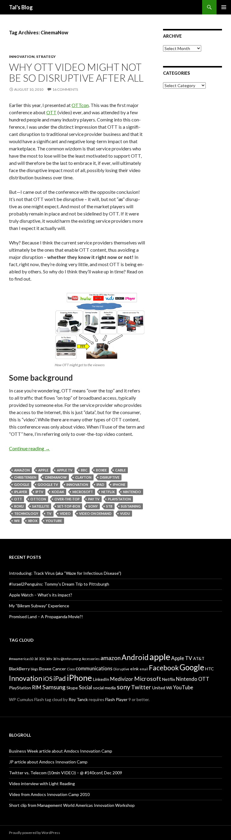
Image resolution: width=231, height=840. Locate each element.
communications (93, 668)
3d (36, 659)
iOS (48, 678)
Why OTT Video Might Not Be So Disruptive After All (76, 72)
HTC (209, 668)
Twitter (141, 687)
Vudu (125, 513)
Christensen (25, 477)
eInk (134, 668)
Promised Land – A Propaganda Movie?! (46, 616)
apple (43, 470)
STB (109, 506)
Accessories (91, 659)
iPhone (119, 484)
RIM (37, 687)
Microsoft (82, 492)
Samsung (54, 687)
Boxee (101, 470)
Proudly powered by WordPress (34, 832)
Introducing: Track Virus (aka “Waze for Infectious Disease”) (65, 573)
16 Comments (65, 89)
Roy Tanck (78, 699)
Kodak (58, 492)
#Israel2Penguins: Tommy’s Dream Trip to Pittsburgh (59, 584)
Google (21, 484)
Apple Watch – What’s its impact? (40, 594)
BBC (84, 470)
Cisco (71, 669)
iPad (100, 484)
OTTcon (80, 105)
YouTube (54, 521)
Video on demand (95, 513)
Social (85, 687)
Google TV (48, 484)
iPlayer (20, 492)
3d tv (56, 659)
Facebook (164, 667)
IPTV (39, 492)
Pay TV (94, 499)
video (65, 513)
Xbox (32, 521)
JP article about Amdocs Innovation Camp (48, 761)
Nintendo (132, 492)
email (144, 669)
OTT (51, 112)
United (158, 687)
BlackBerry (19, 668)
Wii (17, 521)
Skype (72, 687)
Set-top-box (68, 506)
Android (135, 657)
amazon (22, 470)
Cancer (59, 668)
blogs (34, 669)
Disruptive (109, 477)
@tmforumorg (71, 659)
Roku (19, 506)
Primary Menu (224, 7)
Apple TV (64, 470)
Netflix (108, 492)
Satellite (40, 506)
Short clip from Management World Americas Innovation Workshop (72, 805)
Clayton (83, 477)
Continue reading (29, 448)
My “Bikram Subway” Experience (39, 605)
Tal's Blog (21, 7)
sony (93, 506)
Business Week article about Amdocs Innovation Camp (60, 750)
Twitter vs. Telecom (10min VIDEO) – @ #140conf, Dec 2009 (65, 772)
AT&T (199, 658)
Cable (120, 470)
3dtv (49, 659)
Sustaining (131, 506)
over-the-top (67, 499)
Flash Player (116, 699)
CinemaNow (56, 477)
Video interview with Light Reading (42, 783)
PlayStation (119, 499)
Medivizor (121, 679)
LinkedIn (101, 679)
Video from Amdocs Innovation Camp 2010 (49, 794)
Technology (26, 513)
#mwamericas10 (21, 659)
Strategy (46, 56)
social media (104, 687)
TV (49, 513)
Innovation (22, 56)
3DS (42, 659)
